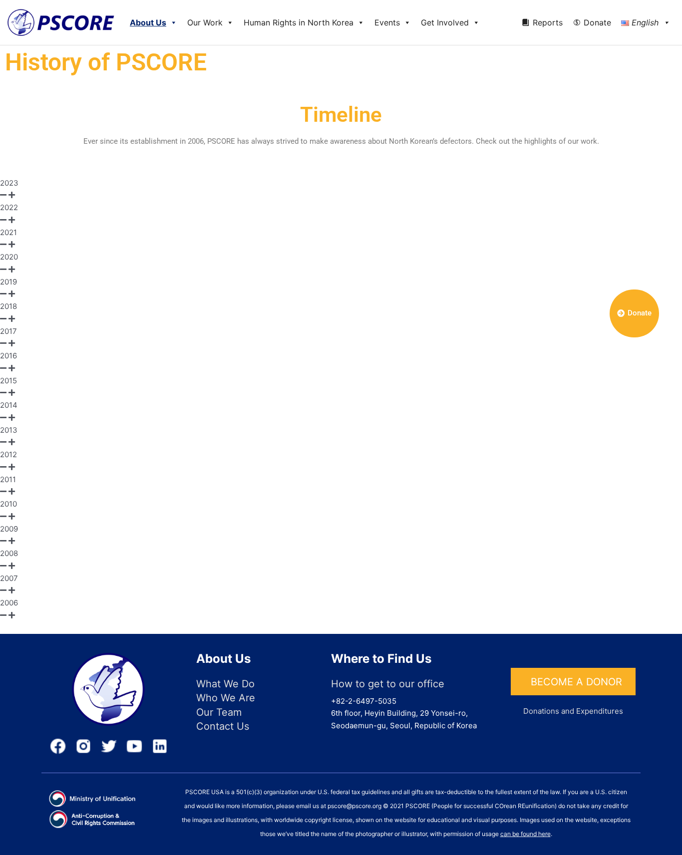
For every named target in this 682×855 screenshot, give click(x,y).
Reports (548, 22)
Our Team (219, 712)
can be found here (525, 834)
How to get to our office (387, 684)
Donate (597, 22)
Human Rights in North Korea (298, 22)
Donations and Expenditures (573, 711)
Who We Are (225, 698)
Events (387, 22)
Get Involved (445, 22)
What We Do (225, 684)
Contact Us (222, 726)
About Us (148, 22)
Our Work (205, 22)
